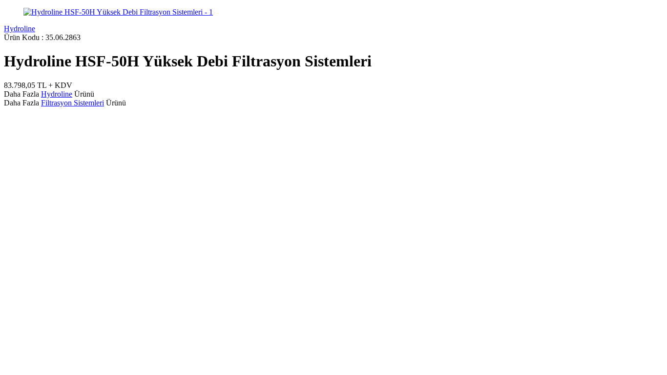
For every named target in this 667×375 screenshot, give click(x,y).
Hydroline (19, 28)
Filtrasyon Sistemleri (72, 103)
